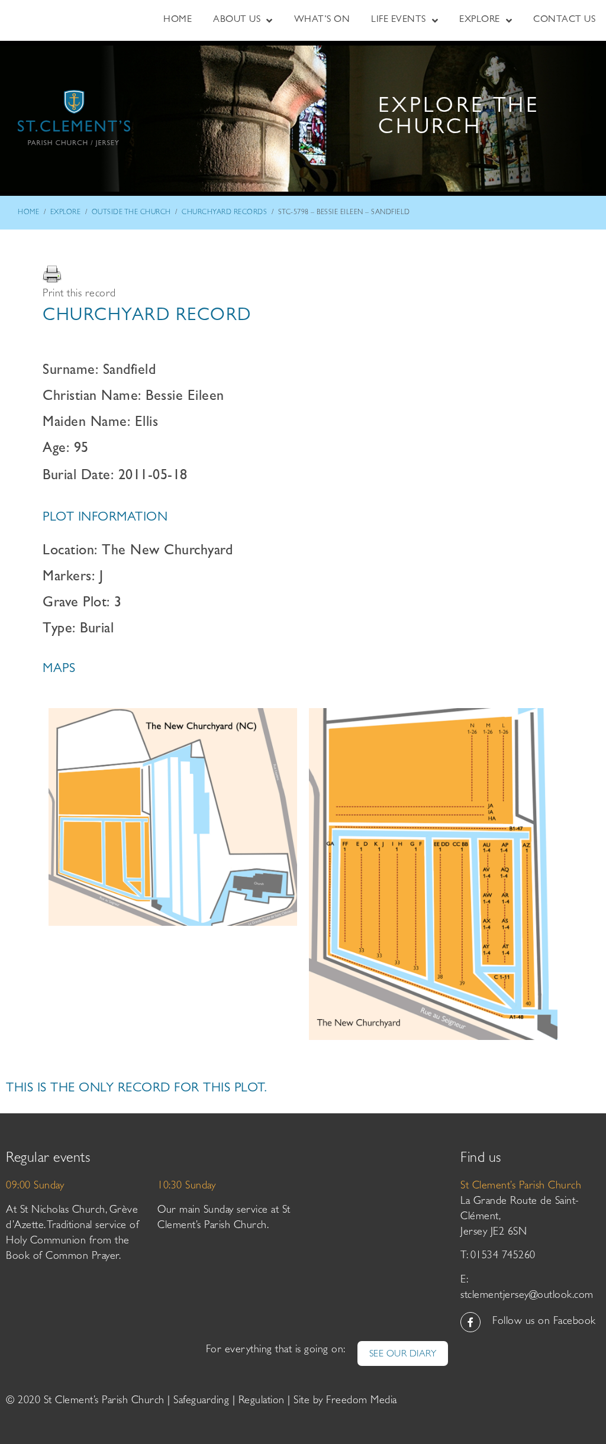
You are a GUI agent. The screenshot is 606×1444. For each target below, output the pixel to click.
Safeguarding (201, 1401)
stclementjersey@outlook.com (527, 1296)
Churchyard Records (224, 213)
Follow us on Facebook (544, 1322)
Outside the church (131, 213)
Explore (65, 213)
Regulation (261, 1401)
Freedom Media (361, 1401)
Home (28, 213)
